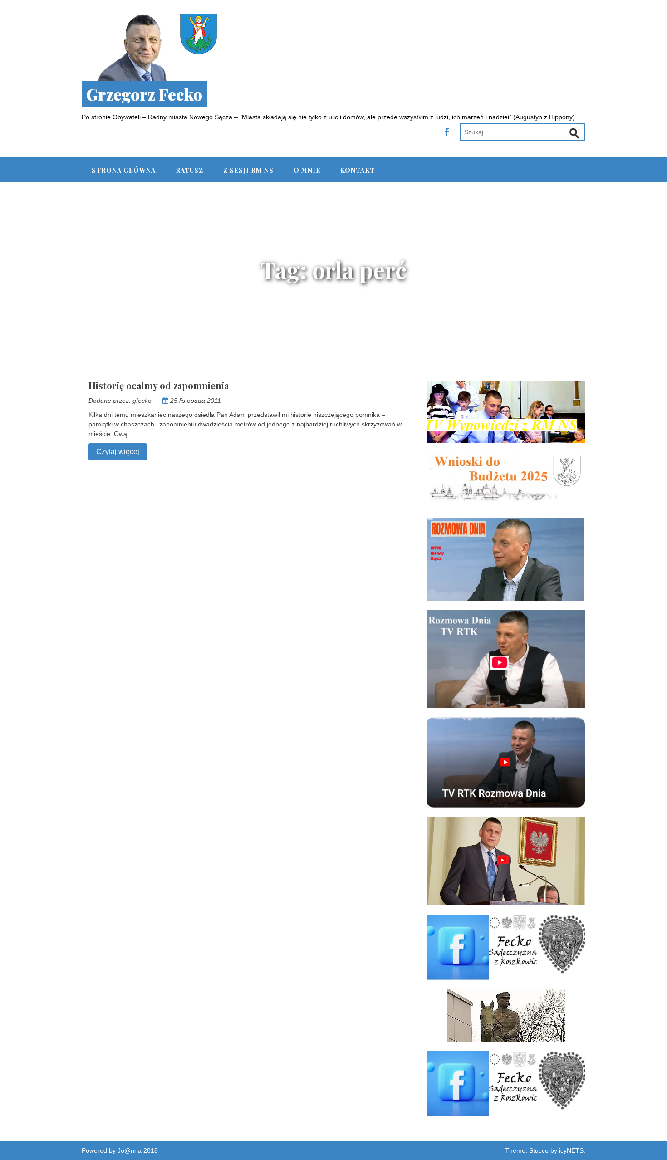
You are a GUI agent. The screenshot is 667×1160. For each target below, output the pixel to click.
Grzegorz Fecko (144, 94)
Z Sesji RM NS (248, 170)
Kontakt (357, 170)
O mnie (307, 170)
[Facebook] (446, 132)
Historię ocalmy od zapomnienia (158, 385)
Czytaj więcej (113, 451)
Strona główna (124, 170)
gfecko (142, 400)
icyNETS (571, 1150)
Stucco (539, 1150)
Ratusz (189, 170)
